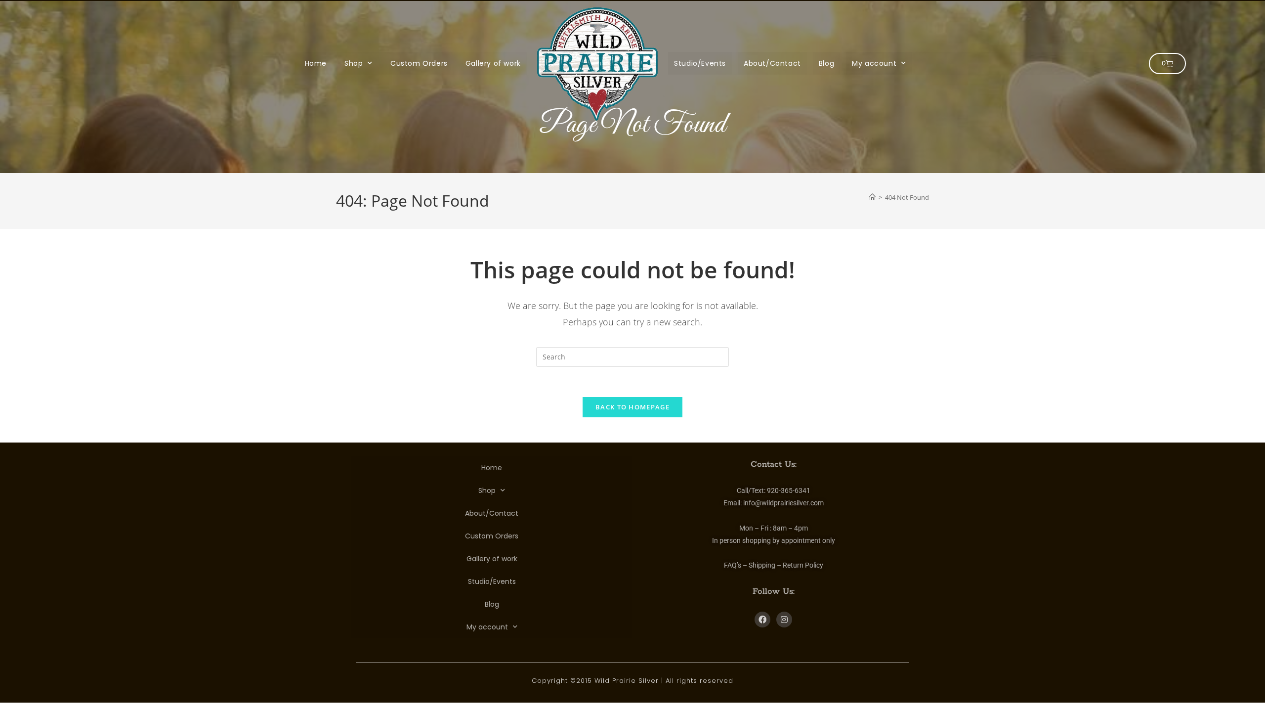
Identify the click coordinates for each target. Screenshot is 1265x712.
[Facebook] (762, 619)
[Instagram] (784, 619)
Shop (353, 63)
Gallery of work (493, 63)
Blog (826, 63)
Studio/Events (700, 63)
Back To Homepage (632, 406)
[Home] (872, 197)
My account (874, 63)
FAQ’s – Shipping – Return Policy (773, 565)
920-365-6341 (788, 490)
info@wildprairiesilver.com (783, 503)
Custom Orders (419, 63)
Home (316, 63)
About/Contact (772, 63)
